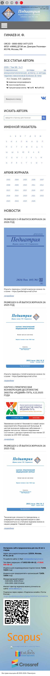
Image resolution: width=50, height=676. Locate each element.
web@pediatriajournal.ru (33, 559)
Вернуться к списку (13, 99)
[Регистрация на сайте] (2, 2)
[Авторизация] (7, 2)
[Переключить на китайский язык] (21, 2)
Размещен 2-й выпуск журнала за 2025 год (25, 447)
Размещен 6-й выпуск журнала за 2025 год (25, 303)
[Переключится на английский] (16, 2)
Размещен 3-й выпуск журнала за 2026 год (25, 220)
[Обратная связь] (12, 2)
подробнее (9, 296)
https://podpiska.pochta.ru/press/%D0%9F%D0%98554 (26, 596)
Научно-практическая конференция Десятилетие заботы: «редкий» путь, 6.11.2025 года (23, 391)
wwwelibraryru (15, 589)
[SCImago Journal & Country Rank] (25, 646)
